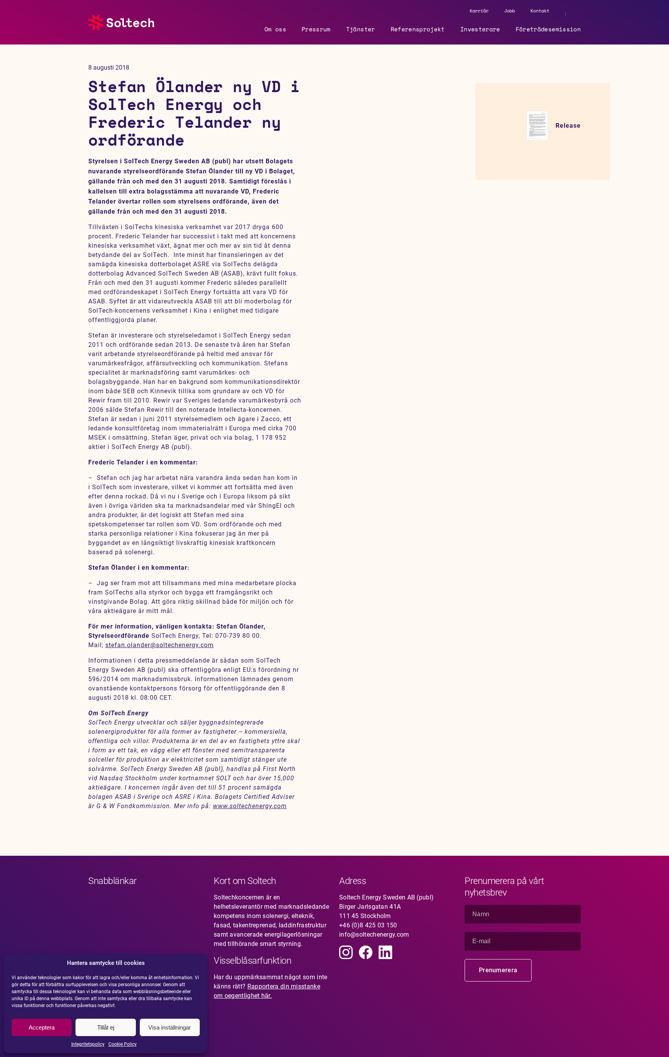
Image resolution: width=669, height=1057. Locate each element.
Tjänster (360, 29)
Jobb (509, 10)
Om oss (275, 29)
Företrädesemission (548, 29)
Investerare (480, 29)
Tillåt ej (105, 1027)
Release (568, 125)
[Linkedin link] (385, 952)
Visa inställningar (169, 1027)
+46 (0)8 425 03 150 (368, 925)
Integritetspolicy (88, 1044)
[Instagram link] (346, 952)
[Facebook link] (365, 952)
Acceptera (42, 1027)
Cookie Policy (122, 1044)
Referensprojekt (418, 29)
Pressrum (316, 29)
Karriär (479, 10)
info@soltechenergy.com (374, 934)
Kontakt (539, 10)
